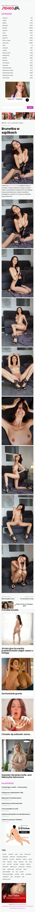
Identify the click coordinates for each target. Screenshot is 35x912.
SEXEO (14, 904)
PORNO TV (23, 908)
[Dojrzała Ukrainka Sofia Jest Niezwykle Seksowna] (17, 755)
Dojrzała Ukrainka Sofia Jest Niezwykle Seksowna (17, 776)
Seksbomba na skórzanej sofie (12, 803)
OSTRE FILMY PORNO (7, 906)
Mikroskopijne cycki (8, 599)
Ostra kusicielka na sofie (10, 809)
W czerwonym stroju (26, 599)
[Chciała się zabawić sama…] (17, 715)
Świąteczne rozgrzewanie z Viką (12, 793)
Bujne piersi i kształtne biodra (11, 798)
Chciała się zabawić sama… (16, 734)
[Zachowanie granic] (17, 674)
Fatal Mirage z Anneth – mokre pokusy (14, 787)
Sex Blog (19, 904)
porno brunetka (13, 186)
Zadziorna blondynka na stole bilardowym (16, 814)
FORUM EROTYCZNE (23, 906)
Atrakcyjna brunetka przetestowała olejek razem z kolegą (17, 650)
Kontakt (24, 904)
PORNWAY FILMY (15, 908)
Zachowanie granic (12, 693)
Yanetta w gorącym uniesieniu (12, 820)
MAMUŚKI (15, 906)
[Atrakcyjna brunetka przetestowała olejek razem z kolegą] (17, 629)
